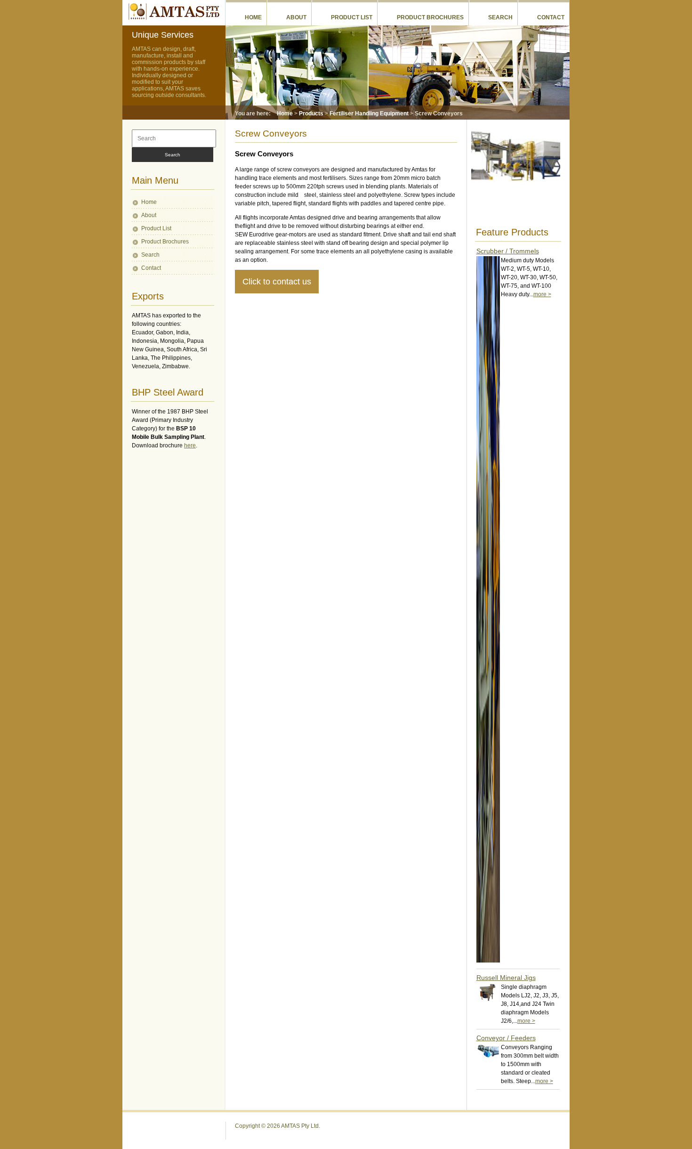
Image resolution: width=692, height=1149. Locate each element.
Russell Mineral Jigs (506, 977)
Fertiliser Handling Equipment (369, 113)
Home (253, 17)
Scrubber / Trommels (507, 251)
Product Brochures (430, 17)
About (296, 17)
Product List (351, 17)
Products (311, 113)
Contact (550, 17)
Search (500, 17)
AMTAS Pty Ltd (173, 11)
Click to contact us (276, 281)
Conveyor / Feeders (506, 1038)
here (190, 445)
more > (542, 294)
